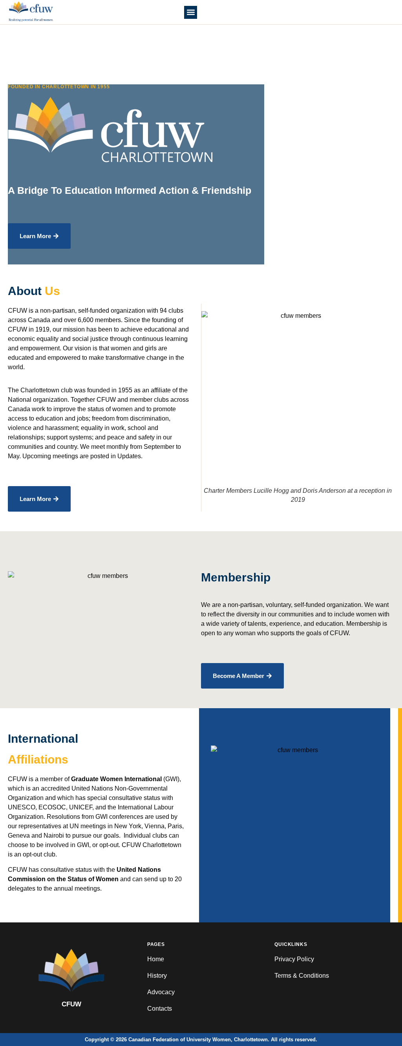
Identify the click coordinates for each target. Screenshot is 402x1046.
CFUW (71, 1004)
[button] (190, 12)
